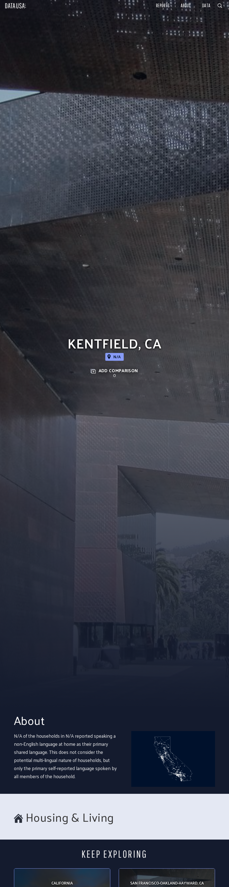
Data (206, 5)
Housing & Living (70, 817)
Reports (163, 5)
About (186, 5)
